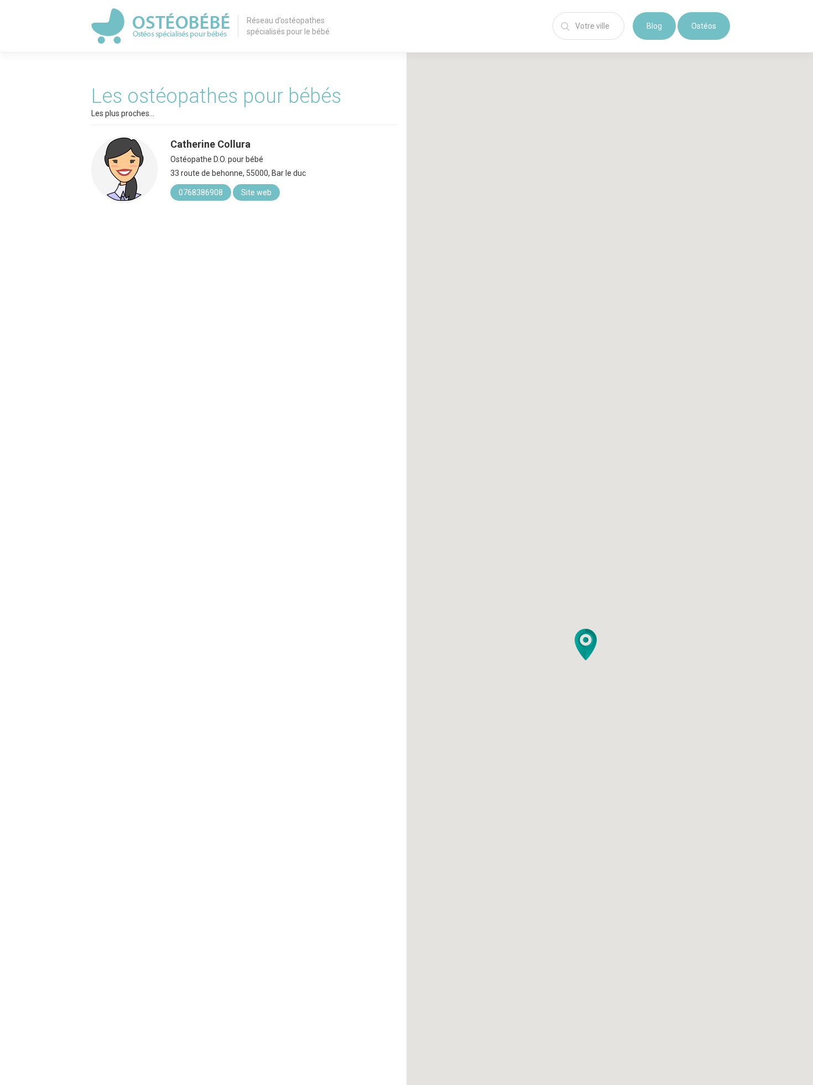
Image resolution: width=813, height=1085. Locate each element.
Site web (256, 192)
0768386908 (201, 192)
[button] (586, 644)
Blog (654, 26)
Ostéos (703, 26)
